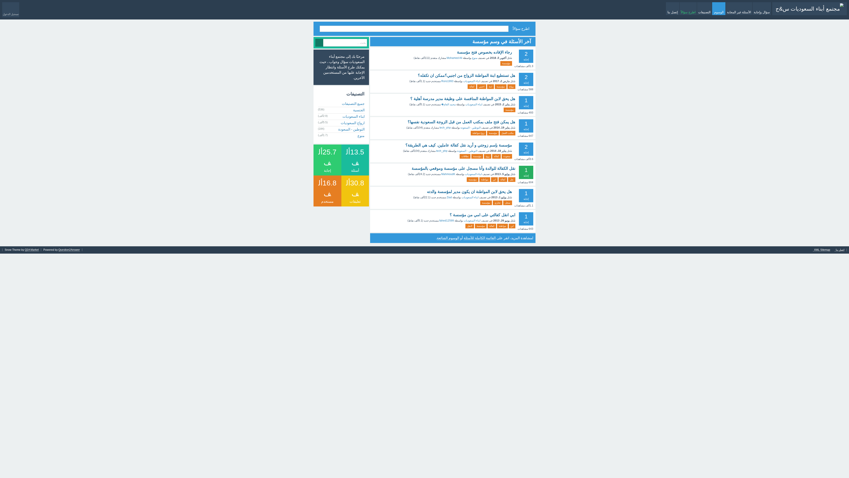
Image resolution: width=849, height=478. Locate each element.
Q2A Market (32, 249)
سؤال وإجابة (762, 12)
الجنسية (359, 110)
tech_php (445, 127)
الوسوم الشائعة (448, 238)
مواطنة (484, 179)
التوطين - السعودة (471, 127)
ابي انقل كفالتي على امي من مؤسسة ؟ (482, 215)
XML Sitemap (822, 250)
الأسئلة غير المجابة (739, 12)
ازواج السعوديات (353, 123)
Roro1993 (447, 81)
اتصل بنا (840, 250)
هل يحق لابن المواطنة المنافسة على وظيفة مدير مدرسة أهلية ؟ (462, 98)
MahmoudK (448, 174)
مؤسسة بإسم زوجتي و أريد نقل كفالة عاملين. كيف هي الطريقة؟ (458, 145)
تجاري (498, 202)
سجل (507, 202)
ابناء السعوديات (471, 81)
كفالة (471, 86)
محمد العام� (448, 104)
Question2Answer (69, 249)
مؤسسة (506, 63)
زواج (511, 86)
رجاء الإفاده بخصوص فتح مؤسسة (484, 52)
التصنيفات (704, 12)
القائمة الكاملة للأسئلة (480, 238)
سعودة (506, 156)
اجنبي (481, 86)
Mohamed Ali (454, 58)
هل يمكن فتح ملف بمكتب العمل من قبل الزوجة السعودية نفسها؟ (461, 122)
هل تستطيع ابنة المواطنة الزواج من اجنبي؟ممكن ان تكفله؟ (466, 75)
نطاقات (465, 156)
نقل (512, 179)
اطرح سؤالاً (688, 12)
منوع (474, 58)
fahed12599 (446, 220)
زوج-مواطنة (478, 133)
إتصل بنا (672, 12)
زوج (488, 156)
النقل (469, 226)
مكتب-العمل (507, 133)
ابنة (490, 86)
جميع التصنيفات (353, 104)
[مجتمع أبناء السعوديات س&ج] (809, 8)
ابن (494, 179)
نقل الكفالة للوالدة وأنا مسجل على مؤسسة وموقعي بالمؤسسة (463, 168)
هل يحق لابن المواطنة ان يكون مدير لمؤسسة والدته (469, 191)
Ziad (449, 197)
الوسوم (719, 12)
